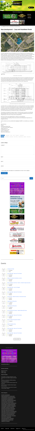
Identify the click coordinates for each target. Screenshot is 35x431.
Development (7, 135)
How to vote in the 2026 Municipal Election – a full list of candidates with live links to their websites (18, 26)
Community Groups (11, 397)
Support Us (18, 428)
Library (12, 407)
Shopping (9, 417)
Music (3, 410)
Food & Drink (13, 403)
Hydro (11, 135)
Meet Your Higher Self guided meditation (13, 319)
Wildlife (3, 421)
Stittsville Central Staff (5, 31)
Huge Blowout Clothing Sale (12, 301)
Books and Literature (5, 396)
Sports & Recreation (5, 418)
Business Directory (4, 370)
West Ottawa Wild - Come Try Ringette (13, 287)
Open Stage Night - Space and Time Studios (14, 273)
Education (4, 400)
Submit (2, 428)
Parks (7, 411)
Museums (12, 408)
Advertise (12, 428)
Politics (3, 414)
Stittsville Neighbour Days (11, 324)
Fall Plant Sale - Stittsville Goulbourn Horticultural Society (16, 296)
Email (2, 161)
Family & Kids (10, 401)
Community (4, 397)
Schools (9, 415)
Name (2, 156)
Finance (3, 403)
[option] (18, 26)
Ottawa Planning (21, 136)
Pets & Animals (13, 411)
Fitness (8, 403)
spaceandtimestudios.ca (5, 364)
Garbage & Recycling (11, 404)
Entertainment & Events (11, 400)
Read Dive (3, 380)
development (11, 136)
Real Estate (17, 135)
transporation (28, 136)
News (14, 135)
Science (13, 415)
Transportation (22, 135)
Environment (4, 401)
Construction (4, 399)
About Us (24, 428)
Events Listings (3, 372)
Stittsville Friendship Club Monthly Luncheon (14, 278)
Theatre (11, 418)
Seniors (3, 417)
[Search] (31, 178)
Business (12, 396)
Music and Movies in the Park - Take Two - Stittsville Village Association (18, 282)
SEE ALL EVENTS (17, 339)
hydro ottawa (16, 136)
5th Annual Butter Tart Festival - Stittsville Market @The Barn (17, 310)
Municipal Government (5, 408)
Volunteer (11, 419)
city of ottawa (7, 136)
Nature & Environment (9, 410)
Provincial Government (10, 414)
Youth (7, 421)
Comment (3, 145)
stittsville (25, 136)
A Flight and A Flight (10, 268)
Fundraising (4, 404)
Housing (3, 407)
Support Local (3, 371)
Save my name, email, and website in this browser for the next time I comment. (16, 170)
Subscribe (7, 428)
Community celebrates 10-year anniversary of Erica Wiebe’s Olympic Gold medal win (9, 377)
